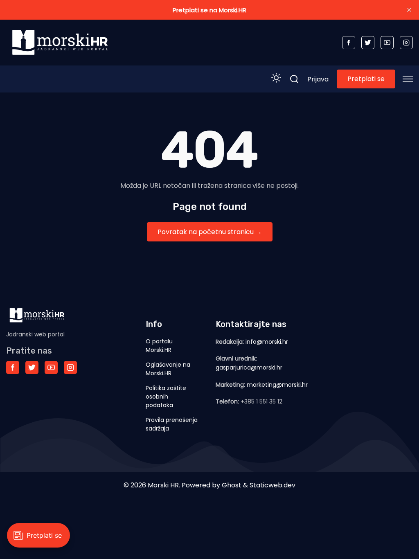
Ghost (231, 485)
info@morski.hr (267, 342)
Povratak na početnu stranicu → (210, 232)
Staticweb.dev (272, 485)
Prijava (318, 79)
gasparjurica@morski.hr (249, 367)
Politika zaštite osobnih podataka (166, 396)
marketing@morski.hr (277, 385)
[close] (409, 9)
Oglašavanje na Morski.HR (168, 369)
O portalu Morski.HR (159, 345)
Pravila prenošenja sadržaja (172, 424)
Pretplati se (366, 78)
